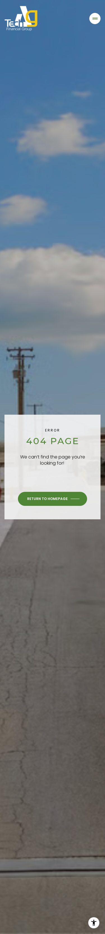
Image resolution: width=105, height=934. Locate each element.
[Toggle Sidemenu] (95, 18)
